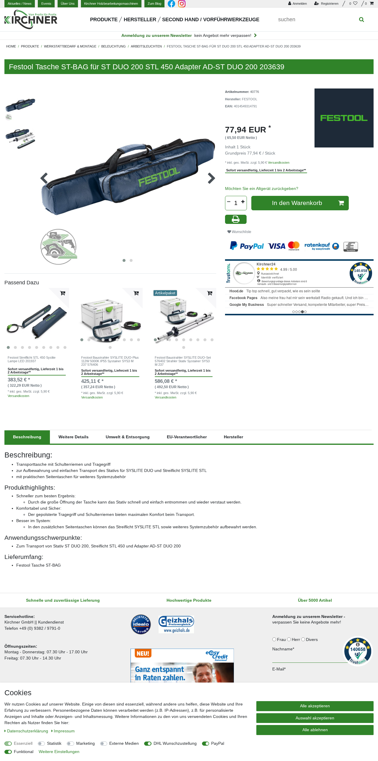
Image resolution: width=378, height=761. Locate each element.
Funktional (23, 751)
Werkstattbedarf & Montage (70, 46)
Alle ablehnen (315, 729)
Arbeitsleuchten (146, 46)
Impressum (64, 731)
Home (11, 46)
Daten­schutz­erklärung (28, 731)
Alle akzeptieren (315, 705)
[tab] (27, 437)
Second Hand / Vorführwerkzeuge (210, 19)
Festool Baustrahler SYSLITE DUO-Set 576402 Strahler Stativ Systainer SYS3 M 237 (183, 361)
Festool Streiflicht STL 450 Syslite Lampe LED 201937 (32, 359)
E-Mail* (279, 669)
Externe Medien (124, 743)
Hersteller (140, 19)
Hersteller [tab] (233, 436)
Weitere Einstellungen (59, 751)
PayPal (217, 743)
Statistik (54, 743)
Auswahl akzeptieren (315, 718)
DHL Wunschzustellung (175, 743)
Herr (296, 639)
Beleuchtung (113, 46)
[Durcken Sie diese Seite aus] (236, 219)
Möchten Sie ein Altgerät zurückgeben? (261, 188)
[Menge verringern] (229, 202)
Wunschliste (241, 232)
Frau (282, 639)
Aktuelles (20, 3)
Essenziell (23, 743)
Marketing (85, 743)
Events (46, 3)
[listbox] (36, 320)
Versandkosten (18, 396)
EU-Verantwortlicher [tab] (187, 436)
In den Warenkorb (297, 202)
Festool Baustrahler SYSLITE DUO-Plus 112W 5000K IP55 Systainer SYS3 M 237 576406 (110, 361)
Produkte (104, 19)
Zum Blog (154, 3)
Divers (312, 639)
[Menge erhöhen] (243, 202)
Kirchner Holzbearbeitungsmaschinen (111, 3)
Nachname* (283, 649)
